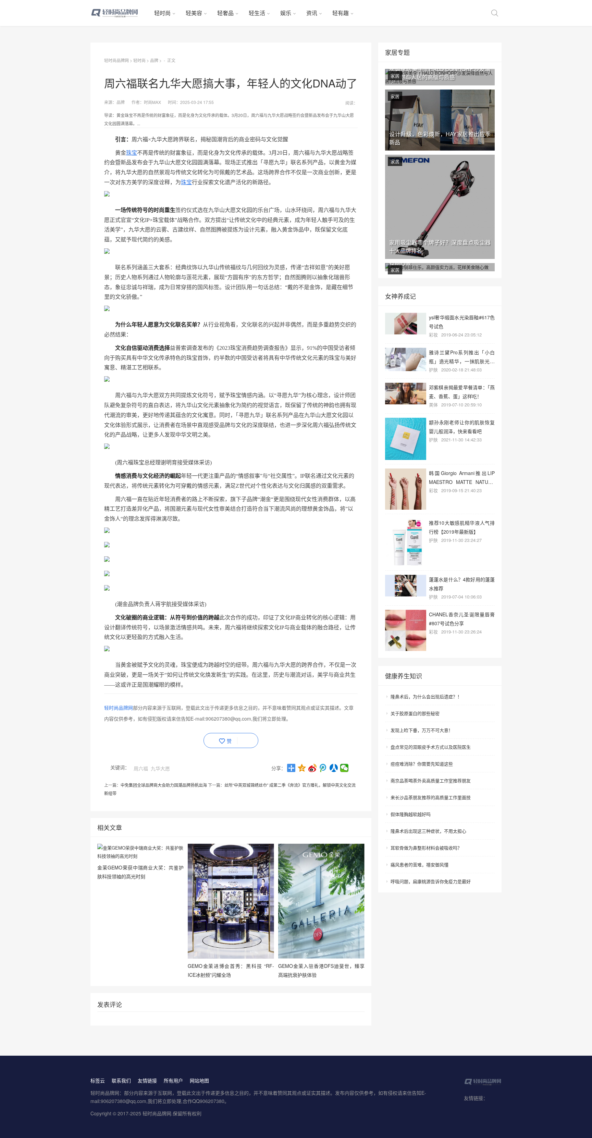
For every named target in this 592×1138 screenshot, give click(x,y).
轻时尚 (162, 13)
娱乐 (285, 13)
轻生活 (257, 13)
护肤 (433, 369)
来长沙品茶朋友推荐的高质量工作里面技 (431, 797)
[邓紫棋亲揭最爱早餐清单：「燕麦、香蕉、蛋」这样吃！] (405, 393)
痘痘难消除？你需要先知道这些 (422, 763)
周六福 (141, 768)
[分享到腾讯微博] (323, 768)
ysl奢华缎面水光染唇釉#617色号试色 (462, 321)
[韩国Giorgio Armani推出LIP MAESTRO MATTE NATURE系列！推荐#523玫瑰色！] (405, 489)
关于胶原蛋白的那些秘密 (415, 713)
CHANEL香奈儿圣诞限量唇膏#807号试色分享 (462, 618)
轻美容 (194, 13)
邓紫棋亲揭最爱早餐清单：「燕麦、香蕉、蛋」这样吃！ (462, 391)
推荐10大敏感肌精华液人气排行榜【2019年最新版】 (462, 527)
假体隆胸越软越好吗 (411, 814)
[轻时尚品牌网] (119, 13)
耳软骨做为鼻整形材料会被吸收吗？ (426, 847)
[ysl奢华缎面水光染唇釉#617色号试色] (405, 323)
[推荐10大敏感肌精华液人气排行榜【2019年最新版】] (405, 542)
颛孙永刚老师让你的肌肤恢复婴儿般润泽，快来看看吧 (462, 426)
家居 (395, 75)
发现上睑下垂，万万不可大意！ (422, 730)
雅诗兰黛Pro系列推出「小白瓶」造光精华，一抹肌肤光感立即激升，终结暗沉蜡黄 (462, 356)
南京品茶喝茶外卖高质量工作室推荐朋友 (431, 780)
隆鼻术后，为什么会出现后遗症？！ (426, 696)
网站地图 (199, 1080)
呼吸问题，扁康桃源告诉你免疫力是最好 (431, 881)
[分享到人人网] (334, 768)
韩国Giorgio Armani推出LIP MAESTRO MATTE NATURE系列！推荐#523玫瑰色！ (462, 477)
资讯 (311, 13)
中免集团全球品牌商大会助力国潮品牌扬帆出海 (164, 785)
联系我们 (121, 1080)
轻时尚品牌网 (116, 60)
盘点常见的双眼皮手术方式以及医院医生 (431, 747)
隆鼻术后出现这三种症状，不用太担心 (428, 831)
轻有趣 (340, 13)
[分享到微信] (344, 768)
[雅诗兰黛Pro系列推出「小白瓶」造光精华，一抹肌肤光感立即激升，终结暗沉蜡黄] (405, 359)
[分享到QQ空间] (302, 768)
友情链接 (147, 1080)
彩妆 (433, 334)
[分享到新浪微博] (312, 768)
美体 (433, 404)
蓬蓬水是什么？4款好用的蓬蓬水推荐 (462, 583)
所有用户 (173, 1080)
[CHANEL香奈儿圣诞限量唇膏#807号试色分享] (405, 630)
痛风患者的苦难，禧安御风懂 (419, 864)
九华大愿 (160, 768)
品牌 (154, 60)
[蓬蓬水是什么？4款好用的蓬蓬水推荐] (405, 585)
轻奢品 (225, 13)
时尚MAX (152, 102)
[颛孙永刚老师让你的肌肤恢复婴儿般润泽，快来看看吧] (405, 439)
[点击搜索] (495, 13)
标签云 (97, 1080)
